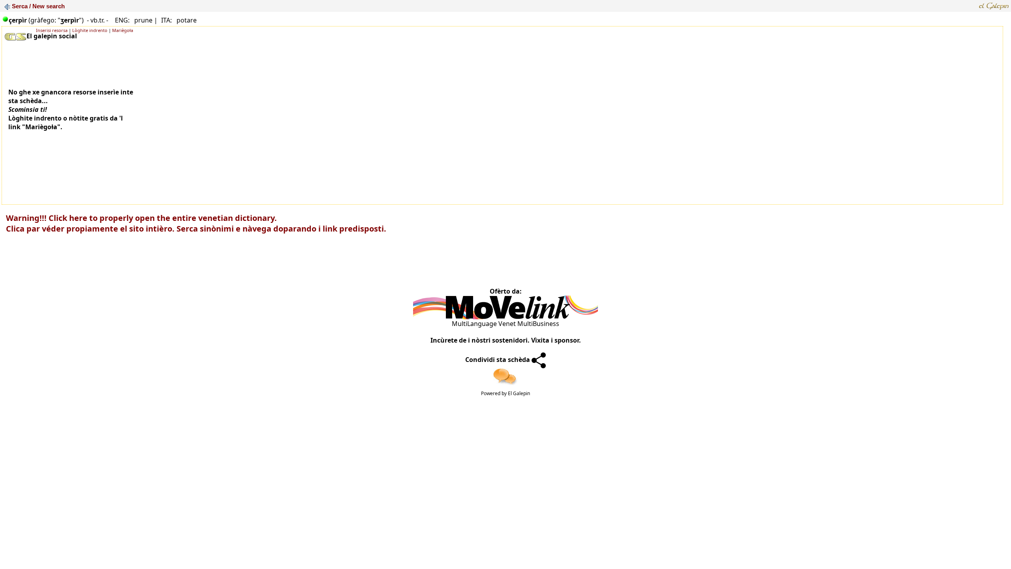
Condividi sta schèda (498, 359)
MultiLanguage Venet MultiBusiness (505, 323)
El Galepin (519, 393)
